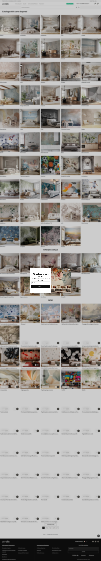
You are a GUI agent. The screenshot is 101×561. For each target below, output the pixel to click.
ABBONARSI (40, 286)
